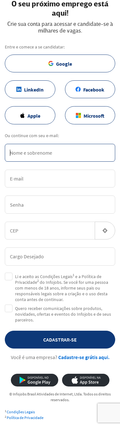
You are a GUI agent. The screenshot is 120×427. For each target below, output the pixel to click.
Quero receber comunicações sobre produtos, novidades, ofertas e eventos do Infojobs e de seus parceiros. (63, 314)
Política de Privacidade (25, 417)
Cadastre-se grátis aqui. (83, 357)
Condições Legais (21, 411)
